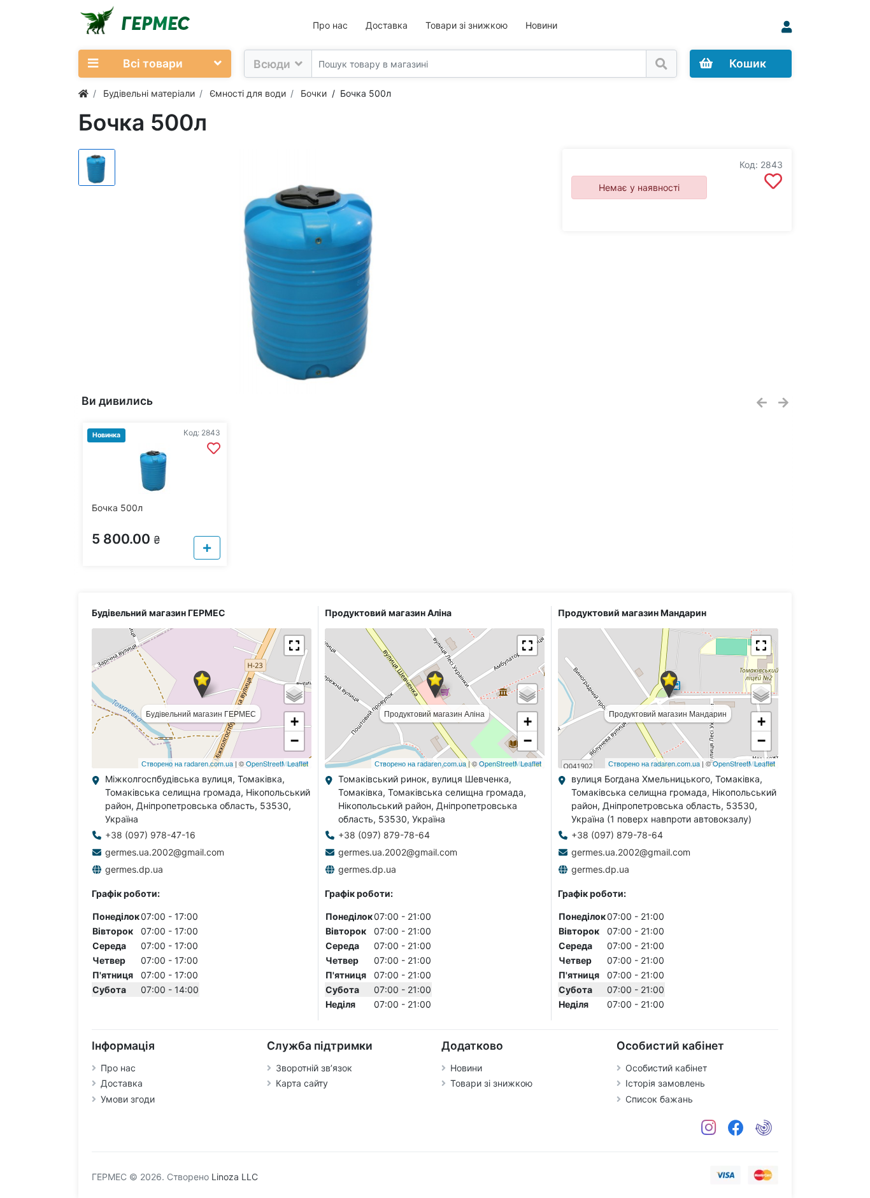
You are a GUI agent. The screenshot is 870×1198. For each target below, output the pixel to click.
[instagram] (709, 1128)
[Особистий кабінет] (786, 27)
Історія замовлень (665, 1083)
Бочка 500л (117, 507)
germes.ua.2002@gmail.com (164, 852)
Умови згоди (128, 1099)
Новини (541, 25)
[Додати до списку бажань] (773, 181)
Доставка (387, 25)
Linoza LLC (234, 1176)
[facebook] (736, 1128)
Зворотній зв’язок (314, 1067)
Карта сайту (302, 1083)
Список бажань (659, 1099)
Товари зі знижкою (466, 25)
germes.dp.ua (134, 869)
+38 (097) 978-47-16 (150, 834)
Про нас (330, 25)
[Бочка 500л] (314, 271)
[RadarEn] (763, 1128)
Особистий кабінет (666, 1067)
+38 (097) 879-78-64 (384, 834)
